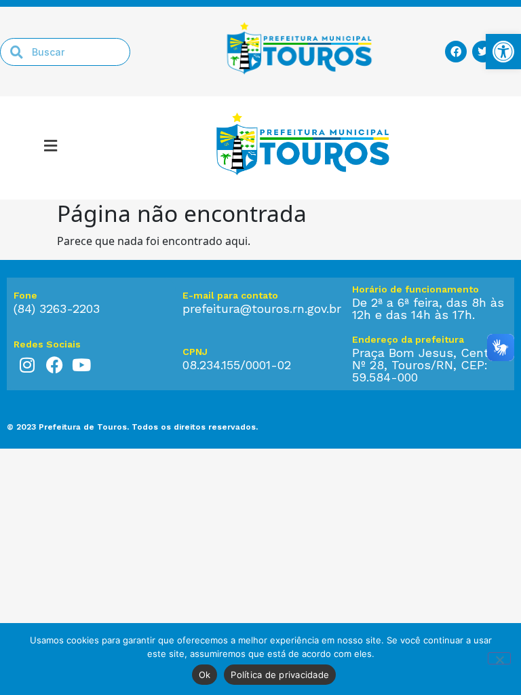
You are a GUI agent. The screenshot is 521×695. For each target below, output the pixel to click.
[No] (499, 658)
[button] (51, 147)
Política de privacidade (280, 674)
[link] (503, 51)
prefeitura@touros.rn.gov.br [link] (261, 308)
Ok (205, 674)
